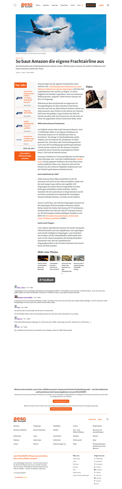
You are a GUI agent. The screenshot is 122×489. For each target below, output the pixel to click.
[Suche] (107, 419)
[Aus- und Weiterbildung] (81, 431)
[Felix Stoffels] (30, 73)
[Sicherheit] (61, 440)
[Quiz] (100, 440)
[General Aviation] (41, 431)
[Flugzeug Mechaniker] (24, 113)
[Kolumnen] (21, 436)
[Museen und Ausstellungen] (100, 431)
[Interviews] (41, 440)
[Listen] (21, 446)
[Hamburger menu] (15, 5)
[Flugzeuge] (41, 426)
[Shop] (81, 446)
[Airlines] (21, 426)
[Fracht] (81, 426)
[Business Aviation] (21, 431)
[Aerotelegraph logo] (26, 5)
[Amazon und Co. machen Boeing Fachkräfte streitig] (79, 265)
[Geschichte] (61, 436)
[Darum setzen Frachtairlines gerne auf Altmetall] (43, 265)
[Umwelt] (81, 436)
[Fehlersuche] (81, 440)
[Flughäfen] (61, 426)
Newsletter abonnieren (61, 401)
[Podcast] (21, 440)
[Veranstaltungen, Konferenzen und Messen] (100, 446)
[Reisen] (41, 446)
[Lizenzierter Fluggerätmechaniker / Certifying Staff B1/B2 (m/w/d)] (24, 98)
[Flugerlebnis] (100, 426)
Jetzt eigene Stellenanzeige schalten (25, 156)
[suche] (108, 5)
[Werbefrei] (92, 419)
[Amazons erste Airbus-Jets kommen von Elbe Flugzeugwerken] (67, 265)
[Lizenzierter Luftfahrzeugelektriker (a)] (24, 140)
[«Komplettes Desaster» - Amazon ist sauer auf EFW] (55, 265)
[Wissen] (100, 436)
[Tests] (41, 436)
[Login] (100, 419)
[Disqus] (61, 308)
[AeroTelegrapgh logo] (20, 419)
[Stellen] (61, 431)
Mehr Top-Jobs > (29, 148)
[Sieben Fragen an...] (61, 446)
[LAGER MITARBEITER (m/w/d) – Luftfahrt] (24, 126)
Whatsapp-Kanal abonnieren (60, 409)
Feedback (47, 279)
